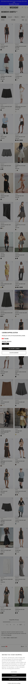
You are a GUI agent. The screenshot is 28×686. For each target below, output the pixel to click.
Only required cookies (14, 679)
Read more (14, 672)
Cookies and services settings (14, 683)
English (5, 343)
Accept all (14, 675)
